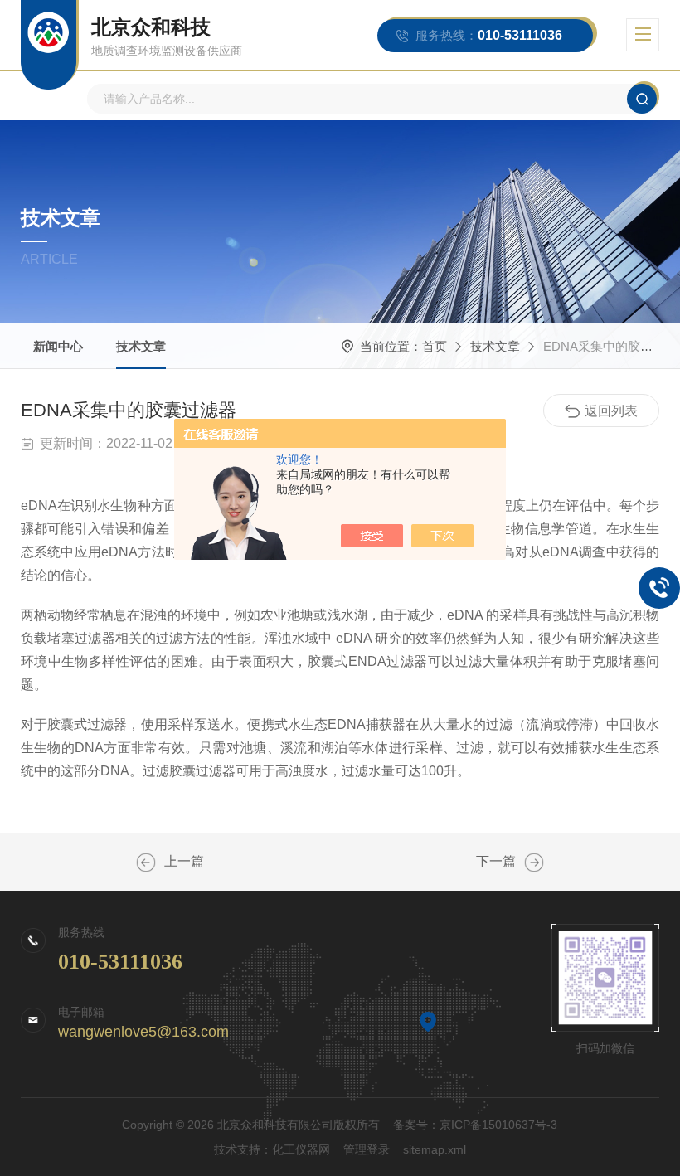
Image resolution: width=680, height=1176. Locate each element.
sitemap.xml (434, 1149)
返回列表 (611, 411)
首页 (434, 346)
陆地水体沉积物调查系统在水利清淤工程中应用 (146, 862)
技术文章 (141, 346)
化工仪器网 (301, 1149)
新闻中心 (58, 346)
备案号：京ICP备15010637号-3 (475, 1124)
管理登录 (366, 1149)
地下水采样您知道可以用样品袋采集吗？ (534, 862)
